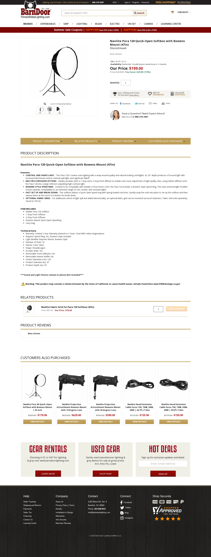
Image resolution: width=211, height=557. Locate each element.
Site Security (61, 520)
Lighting (82, 23)
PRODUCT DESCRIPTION (46, 141)
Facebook (127, 502)
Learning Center (171, 23)
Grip (66, 23)
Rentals (59, 509)
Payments (27, 509)
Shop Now (106, 473)
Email (155, 103)
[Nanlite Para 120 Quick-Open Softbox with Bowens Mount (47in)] (59, 97)
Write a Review (116, 54)
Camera (148, 23)
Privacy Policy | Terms (65, 505)
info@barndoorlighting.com (99, 512)
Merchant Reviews (63, 523)
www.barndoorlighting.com (54, 460)
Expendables (48, 23)
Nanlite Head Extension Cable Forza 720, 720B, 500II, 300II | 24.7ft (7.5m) (139, 407)
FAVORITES (158, 94)
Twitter (127, 507)
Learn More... (134, 95)
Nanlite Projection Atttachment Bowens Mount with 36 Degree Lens (105, 407)
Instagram (128, 518)
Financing (27, 516)
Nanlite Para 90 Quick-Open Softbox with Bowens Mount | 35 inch (37, 407)
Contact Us (28, 520)
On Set (132, 23)
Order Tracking (29, 502)
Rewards (145, 2)
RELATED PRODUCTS (85, 141)
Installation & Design (64, 512)
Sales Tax (27, 512)
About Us (59, 502)
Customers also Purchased (165, 141)
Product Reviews (122, 141)
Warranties (60, 516)
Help (115, 2)
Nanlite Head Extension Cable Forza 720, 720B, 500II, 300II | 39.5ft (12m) (173, 407)
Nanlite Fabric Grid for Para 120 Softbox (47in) (67, 307)
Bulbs (98, 23)
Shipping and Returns (32, 505)
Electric (115, 23)
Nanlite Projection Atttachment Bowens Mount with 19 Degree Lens (71, 407)
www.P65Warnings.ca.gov (166, 284)
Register (136, 2)
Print (168, 103)
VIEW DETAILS (37, 421)
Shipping (180, 94)
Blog (126, 513)
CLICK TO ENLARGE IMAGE (60, 104)
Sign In (127, 2)
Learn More (48, 473)
